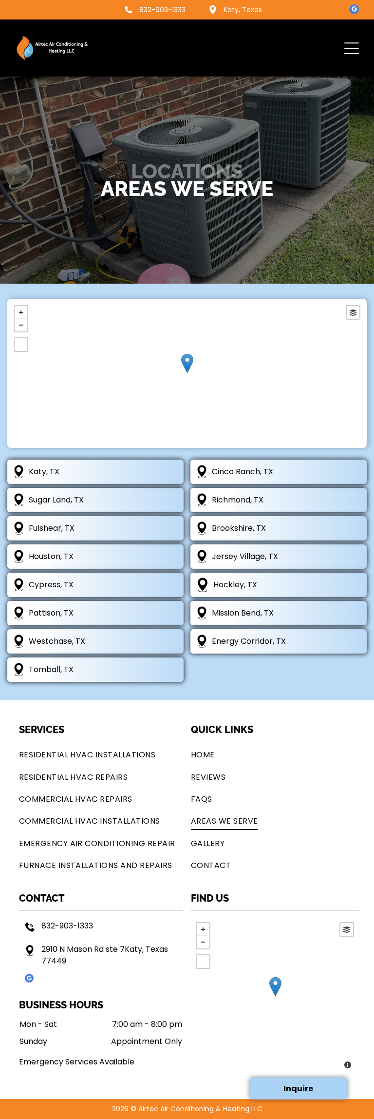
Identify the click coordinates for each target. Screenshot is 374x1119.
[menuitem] (101, 755)
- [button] (21, 325)
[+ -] (187, 373)
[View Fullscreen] (21, 344)
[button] (351, 48)
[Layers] (353, 312)
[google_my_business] (354, 10)
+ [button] (21, 312)
